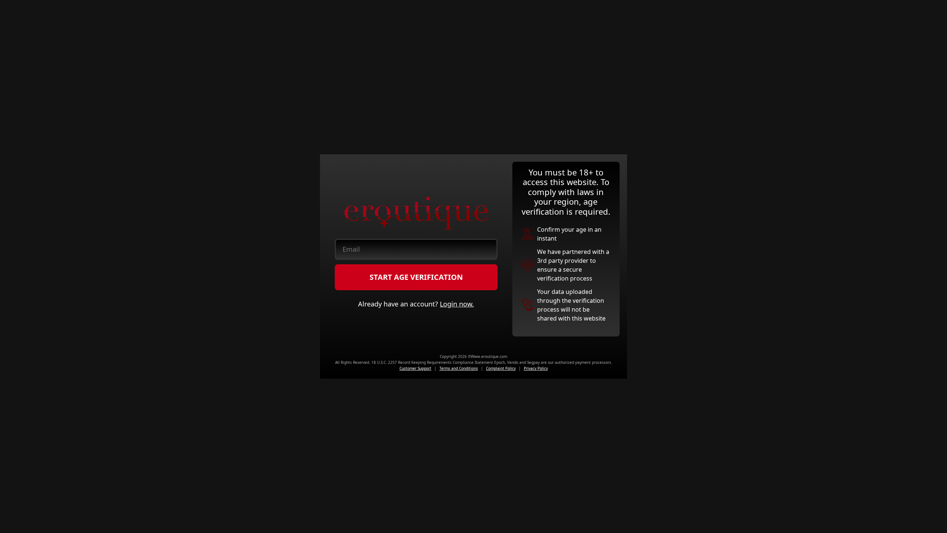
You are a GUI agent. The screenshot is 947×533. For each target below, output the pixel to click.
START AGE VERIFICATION (416, 277)
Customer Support (415, 368)
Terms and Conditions (458, 368)
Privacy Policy (536, 368)
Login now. (457, 303)
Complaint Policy (501, 368)
